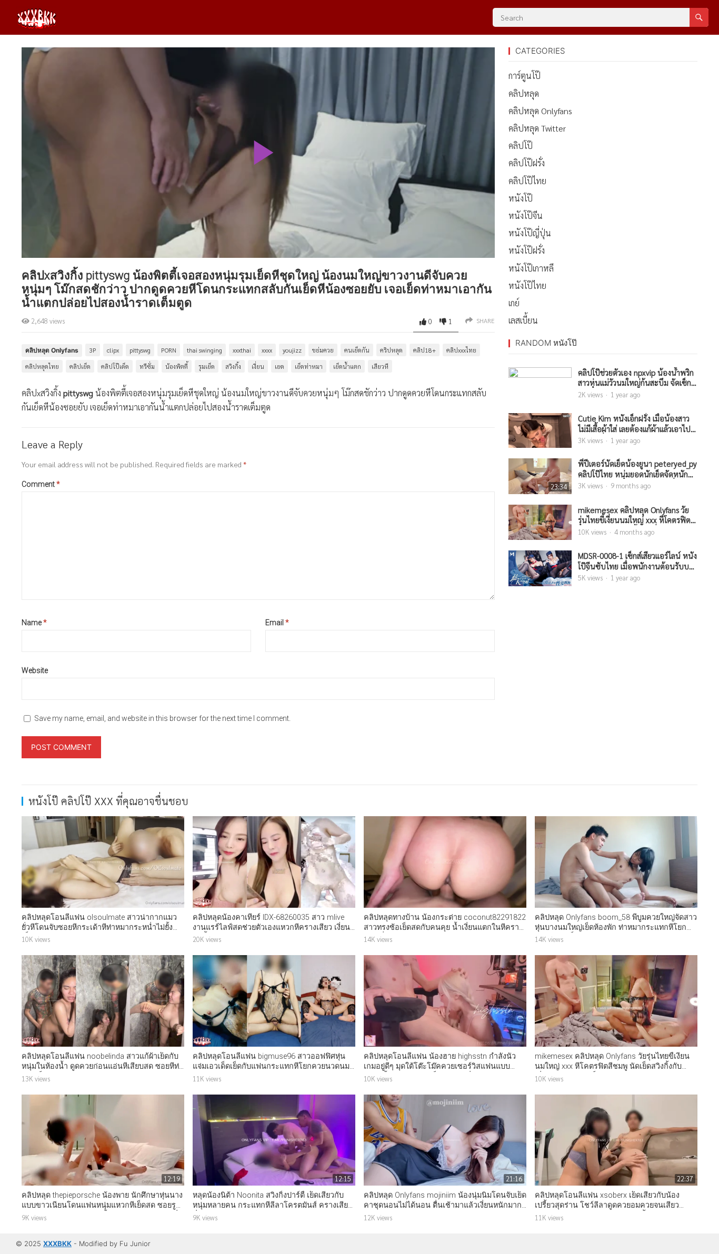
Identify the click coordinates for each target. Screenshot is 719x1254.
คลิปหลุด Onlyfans (51, 350)
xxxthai (242, 350)
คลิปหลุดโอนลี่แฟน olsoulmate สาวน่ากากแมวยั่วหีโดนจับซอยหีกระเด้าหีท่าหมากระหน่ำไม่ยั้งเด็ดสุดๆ (99, 927)
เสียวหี (380, 366)
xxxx (267, 350)
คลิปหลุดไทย (42, 366)
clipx (113, 350)
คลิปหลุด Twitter (537, 128)
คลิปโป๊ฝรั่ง (526, 162)
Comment (41, 484)
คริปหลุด (391, 350)
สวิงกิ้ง (233, 366)
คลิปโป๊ (520, 145)
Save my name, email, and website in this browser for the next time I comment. (162, 718)
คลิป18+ (424, 350)
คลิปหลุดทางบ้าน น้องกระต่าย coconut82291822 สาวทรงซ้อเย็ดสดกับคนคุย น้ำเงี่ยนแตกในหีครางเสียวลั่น (445, 927)
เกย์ (514, 302)
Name (34, 622)
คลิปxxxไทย (461, 350)
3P (92, 350)
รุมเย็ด (206, 366)
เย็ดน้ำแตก (347, 366)
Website (35, 670)
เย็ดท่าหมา (309, 366)
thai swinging (204, 350)
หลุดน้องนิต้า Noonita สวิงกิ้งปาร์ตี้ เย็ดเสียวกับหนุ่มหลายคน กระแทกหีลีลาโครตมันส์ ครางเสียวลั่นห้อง (272, 1205)
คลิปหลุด (523, 93)
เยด (279, 366)
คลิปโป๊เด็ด (115, 366)
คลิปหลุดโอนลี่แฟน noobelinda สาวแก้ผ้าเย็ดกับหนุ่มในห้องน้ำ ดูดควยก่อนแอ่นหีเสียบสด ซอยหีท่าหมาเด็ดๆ (102, 1066)
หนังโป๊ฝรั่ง (526, 250)
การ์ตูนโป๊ (524, 75)
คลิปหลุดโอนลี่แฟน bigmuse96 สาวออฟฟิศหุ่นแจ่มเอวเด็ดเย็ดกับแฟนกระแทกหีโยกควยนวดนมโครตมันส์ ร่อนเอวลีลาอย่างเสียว (271, 1066)
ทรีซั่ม (147, 366)
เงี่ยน (258, 366)
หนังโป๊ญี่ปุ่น (529, 232)
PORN (168, 350)
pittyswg (140, 350)
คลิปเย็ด (80, 366)
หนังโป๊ (520, 198)
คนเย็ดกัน (357, 350)
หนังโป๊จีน (525, 215)
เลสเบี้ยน (523, 320)
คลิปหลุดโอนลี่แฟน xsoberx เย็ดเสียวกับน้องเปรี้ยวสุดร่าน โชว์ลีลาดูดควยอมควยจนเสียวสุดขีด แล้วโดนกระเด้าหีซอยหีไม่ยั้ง (607, 1205)
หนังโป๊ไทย (527, 285)
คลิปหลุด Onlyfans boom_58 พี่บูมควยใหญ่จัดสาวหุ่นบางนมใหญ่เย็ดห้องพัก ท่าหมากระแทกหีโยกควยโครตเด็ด (616, 927)
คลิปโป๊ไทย (527, 180)
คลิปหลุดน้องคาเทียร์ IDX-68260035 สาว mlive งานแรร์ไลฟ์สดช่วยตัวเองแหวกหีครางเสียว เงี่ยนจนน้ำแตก (271, 927)
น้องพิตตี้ (176, 366)
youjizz (292, 350)
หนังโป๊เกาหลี (531, 268)
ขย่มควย (323, 350)
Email (277, 622)
